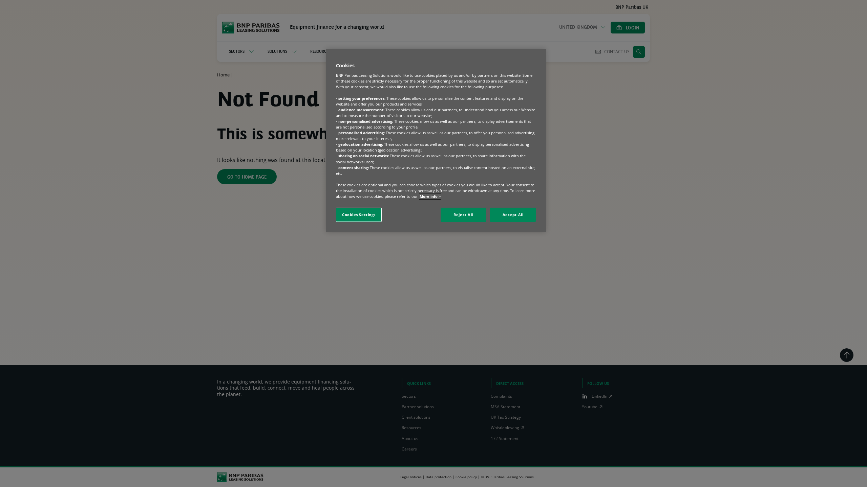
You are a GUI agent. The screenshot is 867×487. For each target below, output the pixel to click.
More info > (430, 196)
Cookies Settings (359, 214)
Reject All (463, 214)
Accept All (513, 214)
